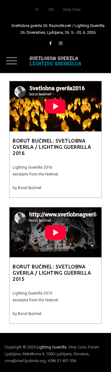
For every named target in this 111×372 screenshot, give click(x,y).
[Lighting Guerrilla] (55, 60)
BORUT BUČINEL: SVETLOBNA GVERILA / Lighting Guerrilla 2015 (52, 273)
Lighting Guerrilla (52, 347)
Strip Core (71, 9)
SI (37, 9)
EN (51, 9)
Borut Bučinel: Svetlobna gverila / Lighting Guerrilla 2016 (52, 147)
